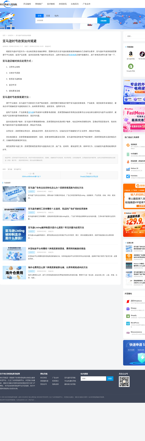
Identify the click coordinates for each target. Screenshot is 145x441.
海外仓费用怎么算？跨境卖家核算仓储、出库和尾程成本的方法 (58, 267)
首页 (4, 35)
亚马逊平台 (17, 169)
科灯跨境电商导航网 (11, 397)
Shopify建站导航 (70, 381)
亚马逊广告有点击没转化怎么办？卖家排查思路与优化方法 (55, 188)
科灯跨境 (43, 378)
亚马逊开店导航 (70, 378)
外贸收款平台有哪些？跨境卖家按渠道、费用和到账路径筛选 (56, 248)
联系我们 (55, 381)
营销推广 (39, 4)
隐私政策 (55, 384)
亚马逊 (31, 112)
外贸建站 (128, 294)
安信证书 (43, 384)
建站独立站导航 (70, 384)
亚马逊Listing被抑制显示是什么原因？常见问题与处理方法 (56, 227)
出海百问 (75, 4)
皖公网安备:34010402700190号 (38, 397)
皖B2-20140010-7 (24, 397)
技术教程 (51, 4)
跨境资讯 (63, 4)
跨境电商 (72, 55)
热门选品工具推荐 (132, 137)
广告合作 (86, 4)
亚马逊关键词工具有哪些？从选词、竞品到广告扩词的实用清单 (58, 209)
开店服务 (27, 4)
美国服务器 (44, 381)
